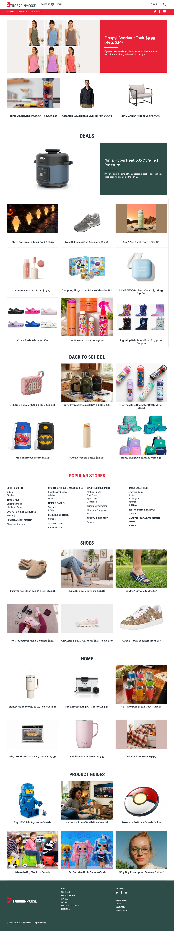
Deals (59, 4)
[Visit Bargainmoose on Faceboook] (160, 11)
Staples (64, 899)
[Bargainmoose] (21, 4)
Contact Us (120, 907)
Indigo (64, 902)
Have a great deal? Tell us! (30, 12)
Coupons (45, 4)
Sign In (154, 4)
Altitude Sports (68, 895)
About (118, 904)
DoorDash (65, 892)
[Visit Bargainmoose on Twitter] (155, 11)
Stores (64, 889)
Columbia (65, 909)
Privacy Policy (122, 910)
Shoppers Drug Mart (70, 906)
